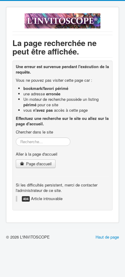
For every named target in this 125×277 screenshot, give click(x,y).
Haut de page (107, 237)
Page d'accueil (38, 164)
